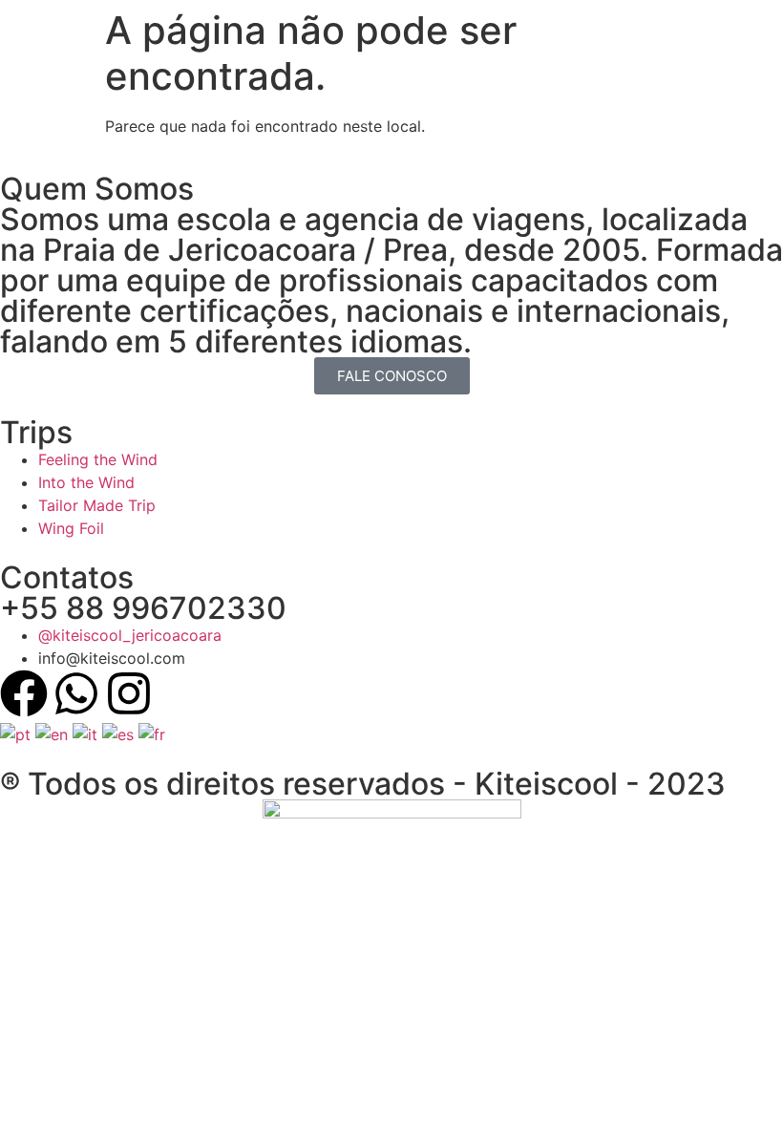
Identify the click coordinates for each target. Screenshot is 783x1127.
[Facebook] (24, 693)
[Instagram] (129, 693)
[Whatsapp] (76, 693)
